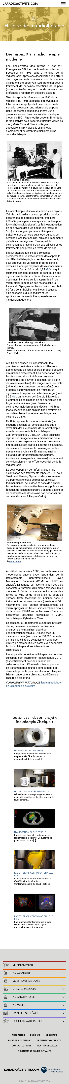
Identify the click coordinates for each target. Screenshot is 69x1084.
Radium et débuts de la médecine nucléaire (34, 684)
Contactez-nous (21, 1045)
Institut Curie (15, 561)
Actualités (18, 1035)
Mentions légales (47, 1045)
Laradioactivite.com (39, 1081)
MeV (48, 269)
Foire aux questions (19, 1040)
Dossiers (35, 1035)
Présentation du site (49, 1040)
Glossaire (51, 1035)
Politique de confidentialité (34, 1051)
